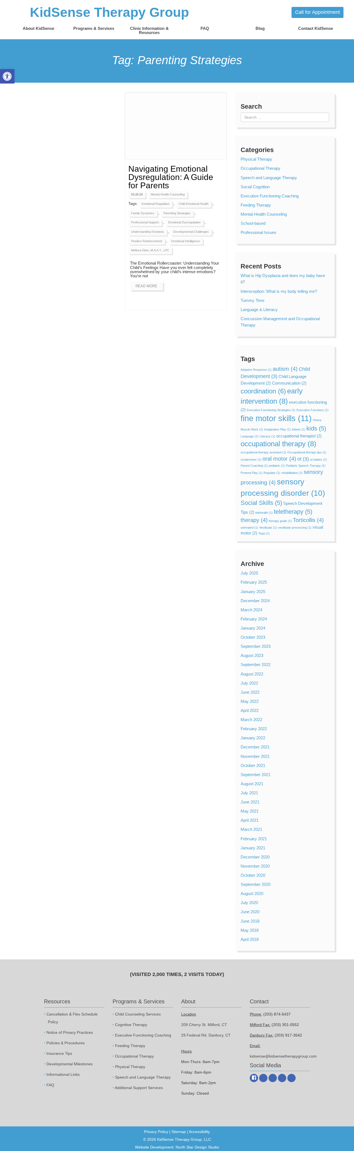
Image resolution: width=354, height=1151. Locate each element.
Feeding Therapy (256, 205)
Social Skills (261, 502)
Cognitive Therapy (131, 1024)
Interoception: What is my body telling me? (279, 291)
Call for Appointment (317, 12)
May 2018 (250, 930)
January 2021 (253, 847)
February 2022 (254, 728)
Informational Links (63, 1074)
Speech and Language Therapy (269, 177)
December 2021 (255, 747)
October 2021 (253, 765)
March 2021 (251, 829)
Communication (289, 383)
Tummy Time (252, 300)
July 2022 (249, 683)
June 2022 (250, 692)
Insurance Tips (59, 1053)
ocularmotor (251, 459)
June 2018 (250, 921)
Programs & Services (93, 28)
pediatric (277, 465)
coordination (263, 391)
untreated (249, 527)
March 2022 (251, 719)
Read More (146, 286)
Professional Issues (258, 232)
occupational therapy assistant (263, 452)
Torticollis (308, 520)
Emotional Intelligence (185, 241)
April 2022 (250, 710)
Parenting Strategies (177, 213)
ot (303, 459)
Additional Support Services (139, 1087)
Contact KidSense (315, 28)
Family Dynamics (142, 213)
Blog (260, 28)
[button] (7, 76)
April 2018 (250, 939)
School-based (253, 223)
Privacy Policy (156, 1131)
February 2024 (254, 619)
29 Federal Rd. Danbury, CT (206, 1035)
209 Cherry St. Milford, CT (204, 1024)
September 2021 (255, 774)
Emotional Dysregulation (184, 222)
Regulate (272, 472)
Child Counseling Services (138, 1014)
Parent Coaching (254, 465)
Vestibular (268, 527)
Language (250, 436)
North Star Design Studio (197, 1147)
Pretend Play (251, 472)
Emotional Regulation (156, 203)
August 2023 (252, 655)
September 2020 (255, 884)
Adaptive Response (256, 369)
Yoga (264, 533)
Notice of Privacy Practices (69, 1032)
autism (285, 369)
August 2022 (252, 674)
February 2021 (254, 838)
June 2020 (250, 911)
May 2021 (250, 811)
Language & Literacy (259, 309)
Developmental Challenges (191, 231)
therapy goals (280, 521)
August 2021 (252, 783)
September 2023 (255, 646)
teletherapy (293, 511)
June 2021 (250, 802)
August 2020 (252, 893)
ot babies (318, 459)
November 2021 (255, 756)
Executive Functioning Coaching (270, 196)
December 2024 (255, 600)
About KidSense (38, 28)
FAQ (205, 28)
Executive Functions (312, 410)
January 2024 (253, 628)
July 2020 (249, 902)
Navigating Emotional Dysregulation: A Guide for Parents (170, 177)
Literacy (267, 436)
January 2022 (253, 737)
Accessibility (199, 1131)
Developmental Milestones (69, 1063)
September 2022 (255, 664)
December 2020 (255, 857)
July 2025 (249, 573)
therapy (254, 520)
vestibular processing (294, 527)
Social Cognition (255, 186)
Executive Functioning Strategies (271, 410)
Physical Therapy (256, 159)
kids (316, 428)
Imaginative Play (277, 429)
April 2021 (250, 820)
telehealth (264, 512)
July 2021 (249, 792)
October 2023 (253, 637)
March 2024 (251, 609)
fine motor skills (276, 418)
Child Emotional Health (194, 203)
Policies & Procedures (65, 1042)
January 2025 (253, 591)
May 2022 (250, 701)
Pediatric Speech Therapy (306, 465)
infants (298, 429)
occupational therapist (299, 436)
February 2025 (254, 582)
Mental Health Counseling (168, 194)
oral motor (279, 459)
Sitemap (178, 1131)
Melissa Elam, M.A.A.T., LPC (150, 250)
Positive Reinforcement (146, 241)
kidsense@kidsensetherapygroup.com (283, 1056)
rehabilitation (292, 472)
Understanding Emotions (147, 231)
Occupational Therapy (260, 168)
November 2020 (255, 866)
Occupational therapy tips (306, 452)
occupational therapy (278, 444)
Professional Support (145, 222)
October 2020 (253, 875)
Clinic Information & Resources (149, 30)
